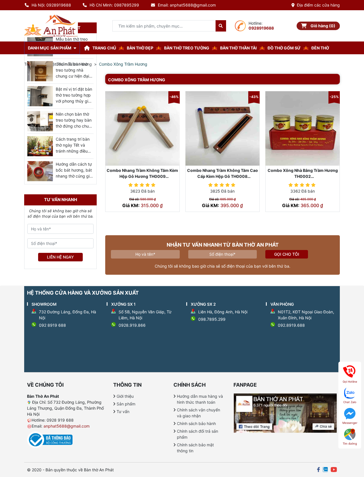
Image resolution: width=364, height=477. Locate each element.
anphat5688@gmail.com (67, 426)
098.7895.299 (212, 319)
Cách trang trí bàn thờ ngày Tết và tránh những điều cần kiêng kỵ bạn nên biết (73, 151)
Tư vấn (123, 411)
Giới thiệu (125, 396)
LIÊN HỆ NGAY (60, 257)
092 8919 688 (52, 325)
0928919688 (261, 28)
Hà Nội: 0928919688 (51, 5)
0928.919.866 (132, 325)
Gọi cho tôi (286, 254)
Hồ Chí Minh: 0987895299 (114, 5)
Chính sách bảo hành (196, 423)
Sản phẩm (126, 403)
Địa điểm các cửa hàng (318, 5)
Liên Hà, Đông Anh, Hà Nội (222, 311)
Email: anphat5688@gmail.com (187, 5)
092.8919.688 (291, 325)
